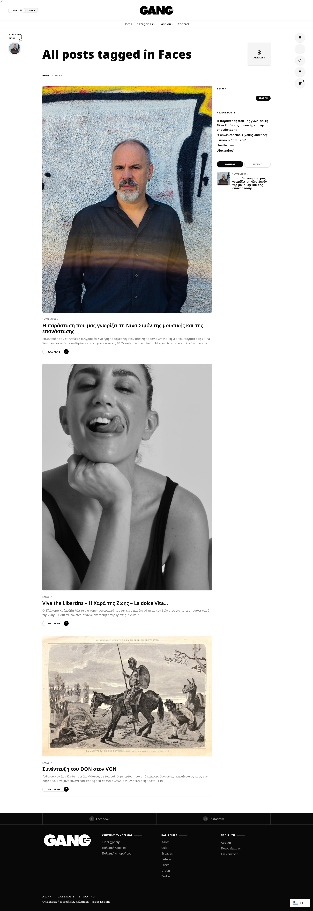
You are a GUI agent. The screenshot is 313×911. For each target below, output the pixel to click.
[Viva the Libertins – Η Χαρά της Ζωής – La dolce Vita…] (127, 477)
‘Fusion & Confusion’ (231, 140)
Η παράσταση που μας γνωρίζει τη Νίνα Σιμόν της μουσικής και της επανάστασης (122, 328)
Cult (164, 848)
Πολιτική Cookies (114, 848)
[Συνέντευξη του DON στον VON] (127, 696)
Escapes (167, 853)
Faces (45, 596)
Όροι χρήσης (111, 842)
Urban (165, 870)
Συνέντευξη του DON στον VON (79, 769)
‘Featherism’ (225, 145)
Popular (229, 164)
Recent (257, 164)
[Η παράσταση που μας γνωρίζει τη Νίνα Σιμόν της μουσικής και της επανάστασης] (127, 199)
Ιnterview (49, 319)
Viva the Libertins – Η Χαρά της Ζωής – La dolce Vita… (105, 603)
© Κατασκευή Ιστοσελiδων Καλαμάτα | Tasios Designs (76, 901)
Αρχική (226, 843)
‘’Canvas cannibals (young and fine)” (242, 135)
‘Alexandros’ (225, 150)
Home (46, 75)
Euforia (166, 859)
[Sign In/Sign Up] (300, 37)
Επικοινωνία (230, 854)
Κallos (165, 842)
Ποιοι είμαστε (231, 848)
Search (263, 98)
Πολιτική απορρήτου (116, 853)
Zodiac (166, 876)
